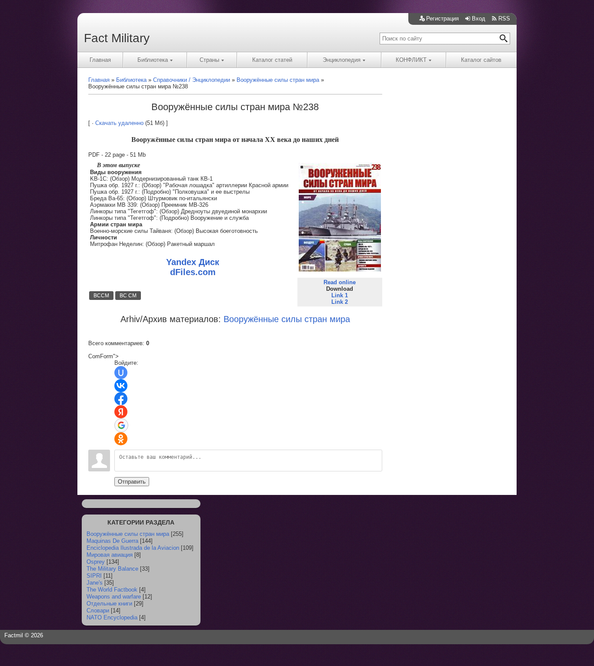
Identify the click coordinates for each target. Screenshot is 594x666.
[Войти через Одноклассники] (120, 438)
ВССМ (101, 296)
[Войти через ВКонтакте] (120, 385)
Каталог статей (272, 60)
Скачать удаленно (119, 123)
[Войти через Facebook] (120, 398)
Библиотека (152, 60)
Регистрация (442, 18)
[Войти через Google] (121, 425)
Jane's (95, 582)
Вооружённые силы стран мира (128, 534)
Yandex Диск (192, 262)
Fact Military (117, 38)
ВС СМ (128, 296)
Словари (98, 610)
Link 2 (339, 302)
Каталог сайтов (481, 60)
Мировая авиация (110, 555)
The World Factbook (112, 589)
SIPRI (94, 575)
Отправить (132, 481)
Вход (478, 18)
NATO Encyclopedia (112, 617)
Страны (209, 60)
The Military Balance (112, 568)
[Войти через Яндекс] (120, 411)
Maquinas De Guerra (112, 541)
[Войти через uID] (120, 372)
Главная (100, 60)
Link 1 (339, 295)
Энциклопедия (341, 60)
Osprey (96, 561)
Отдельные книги (109, 603)
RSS (504, 18)
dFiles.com (193, 272)
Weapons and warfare (114, 596)
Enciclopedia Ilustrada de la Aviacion (133, 548)
